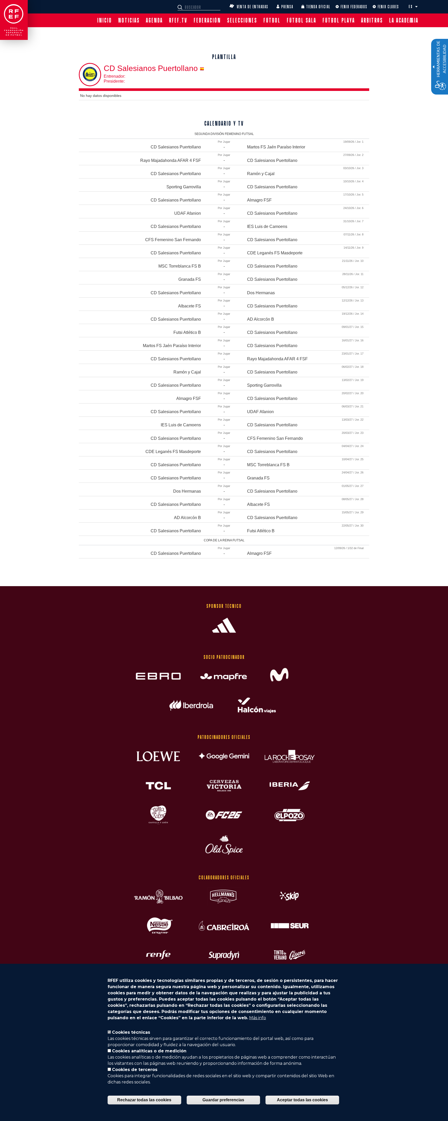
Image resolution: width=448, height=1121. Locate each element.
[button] (416, 7)
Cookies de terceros (134, 1069)
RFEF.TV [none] (178, 20)
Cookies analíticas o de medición (149, 1050)
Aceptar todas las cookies (302, 1100)
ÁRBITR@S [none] (372, 20)
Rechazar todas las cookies (144, 1100)
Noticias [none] (129, 20)
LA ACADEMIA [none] (403, 20)
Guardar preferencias (223, 1100)
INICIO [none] (104, 20)
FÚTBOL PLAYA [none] (339, 20)
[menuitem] (104, 20)
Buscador (181, 7)
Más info (257, 1017)
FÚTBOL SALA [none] (301, 20)
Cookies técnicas (131, 1032)
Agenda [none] (154, 20)
